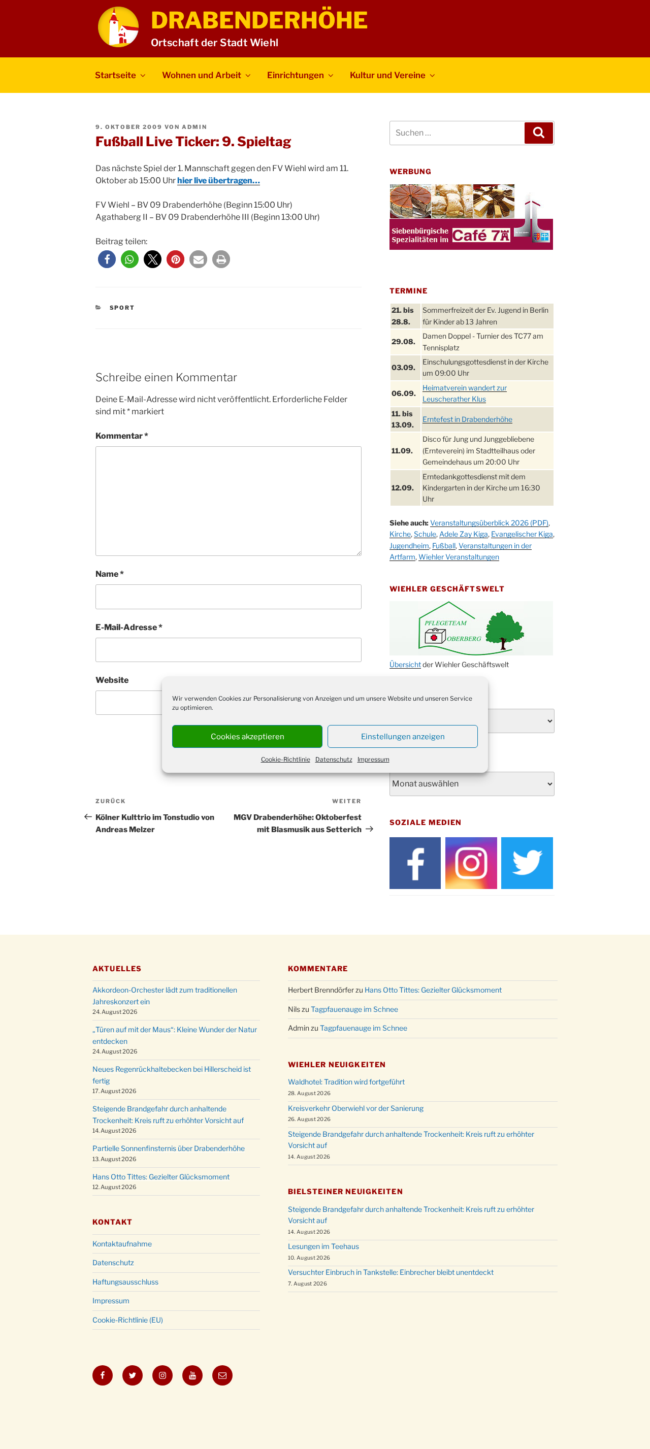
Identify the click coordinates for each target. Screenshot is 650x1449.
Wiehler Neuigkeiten (337, 1064)
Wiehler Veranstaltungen (458, 556)
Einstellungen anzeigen (403, 736)
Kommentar (121, 436)
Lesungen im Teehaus (323, 1246)
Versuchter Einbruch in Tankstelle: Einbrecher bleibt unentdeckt (391, 1272)
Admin (194, 126)
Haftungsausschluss (125, 1281)
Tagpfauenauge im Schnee (354, 1009)
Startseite (115, 75)
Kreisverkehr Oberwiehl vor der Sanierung (356, 1108)
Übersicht (405, 664)
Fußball (444, 545)
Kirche (400, 534)
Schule (425, 534)
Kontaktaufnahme (122, 1243)
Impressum (373, 759)
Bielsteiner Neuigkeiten (345, 1191)
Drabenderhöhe (259, 20)
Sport (123, 307)
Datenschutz (333, 759)
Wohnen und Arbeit (201, 75)
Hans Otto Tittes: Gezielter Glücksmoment (161, 1176)
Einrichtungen (295, 75)
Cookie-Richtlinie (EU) (127, 1319)
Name (109, 574)
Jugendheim (409, 545)
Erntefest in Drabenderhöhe (467, 419)
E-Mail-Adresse (128, 627)
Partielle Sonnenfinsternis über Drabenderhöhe (168, 1148)
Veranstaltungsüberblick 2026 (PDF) (489, 522)
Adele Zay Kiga (463, 534)
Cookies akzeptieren (247, 736)
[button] (107, 259)
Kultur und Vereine (388, 75)
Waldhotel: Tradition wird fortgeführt (346, 1081)
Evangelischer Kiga (522, 534)
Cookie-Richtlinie (285, 759)
